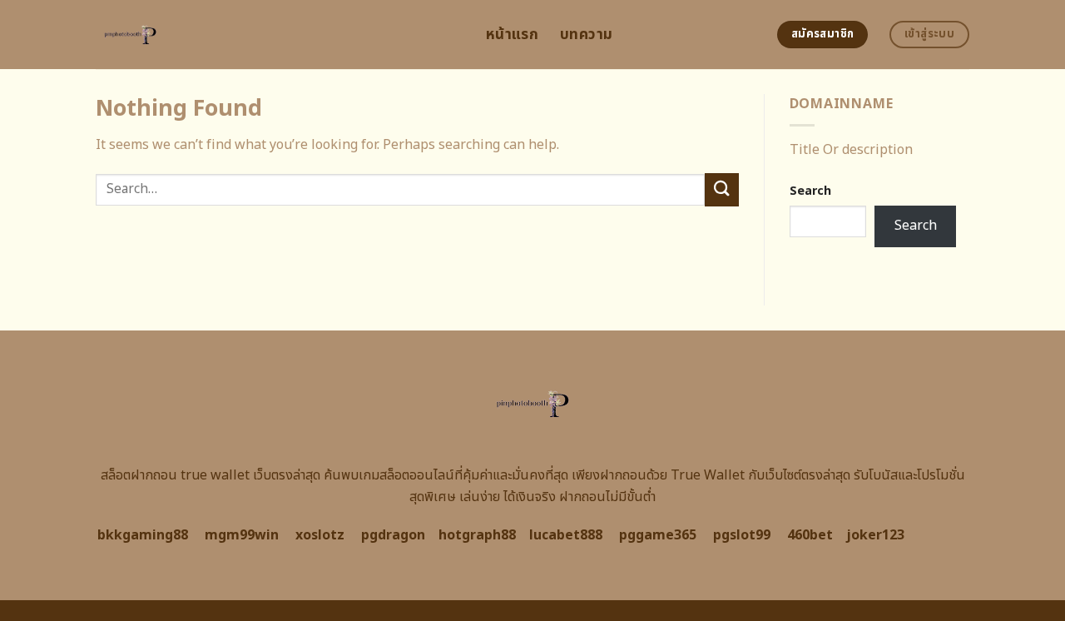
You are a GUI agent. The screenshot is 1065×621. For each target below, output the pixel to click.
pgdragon (393, 535)
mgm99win (242, 535)
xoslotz (319, 535)
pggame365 (657, 535)
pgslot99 (741, 535)
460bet (810, 535)
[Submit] (721, 189)
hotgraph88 (477, 535)
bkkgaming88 (142, 535)
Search (810, 191)
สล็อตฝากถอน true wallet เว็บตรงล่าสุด (210, 475)
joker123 (875, 535)
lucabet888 (565, 535)
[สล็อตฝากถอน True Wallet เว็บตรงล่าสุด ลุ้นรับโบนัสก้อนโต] (278, 34)
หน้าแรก (512, 34)
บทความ (586, 34)
